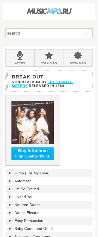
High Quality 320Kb (33, 153)
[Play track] (10, 173)
